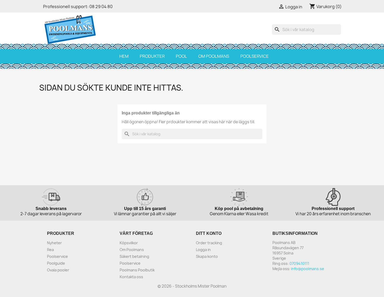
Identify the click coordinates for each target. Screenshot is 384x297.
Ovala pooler (58, 269)
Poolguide (56, 263)
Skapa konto (207, 256)
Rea (50, 249)
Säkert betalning (134, 256)
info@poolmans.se (307, 268)
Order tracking (209, 242)
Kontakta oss (131, 276)
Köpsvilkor (129, 242)
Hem (124, 56)
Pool (181, 56)
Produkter (152, 56)
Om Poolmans (213, 56)
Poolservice (254, 56)
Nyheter (54, 242)
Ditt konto (209, 233)
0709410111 (299, 263)
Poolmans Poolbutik (137, 269)
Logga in (203, 249)
